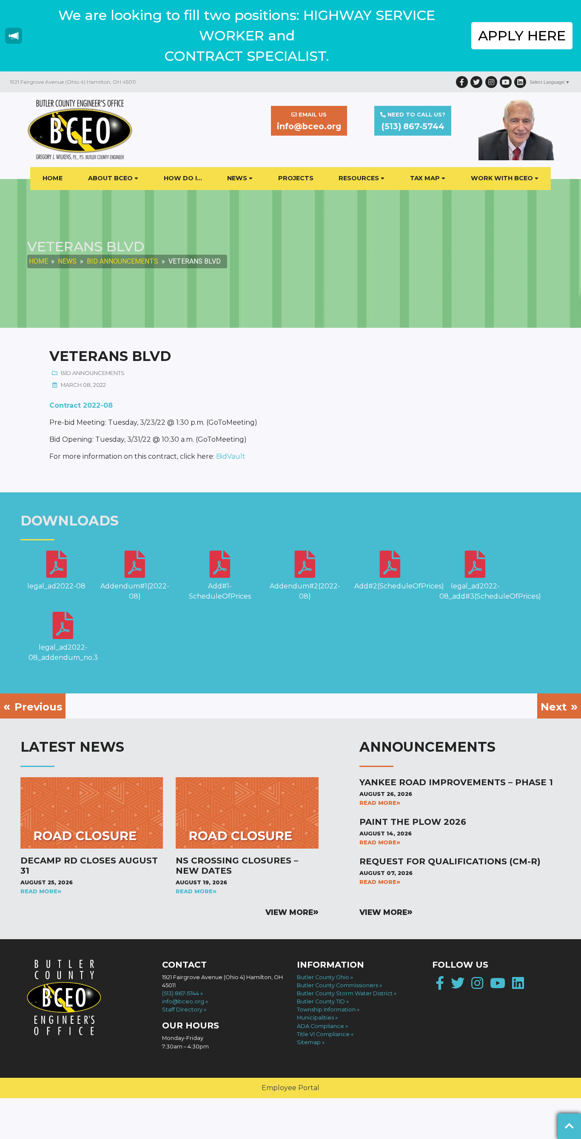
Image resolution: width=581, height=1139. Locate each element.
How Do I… (183, 178)
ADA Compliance (320, 1026)
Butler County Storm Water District (345, 993)
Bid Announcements (122, 261)
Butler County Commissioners (337, 985)
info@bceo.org (183, 1001)
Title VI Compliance (323, 1034)
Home (53, 178)
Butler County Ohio (323, 977)
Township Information (326, 1009)
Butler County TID (321, 1001)
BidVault (230, 456)
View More (289, 912)
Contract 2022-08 (81, 405)
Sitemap (309, 1042)
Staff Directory (182, 1009)
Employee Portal (290, 1088)
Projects (295, 178)
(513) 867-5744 (180, 993)
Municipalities (315, 1017)
